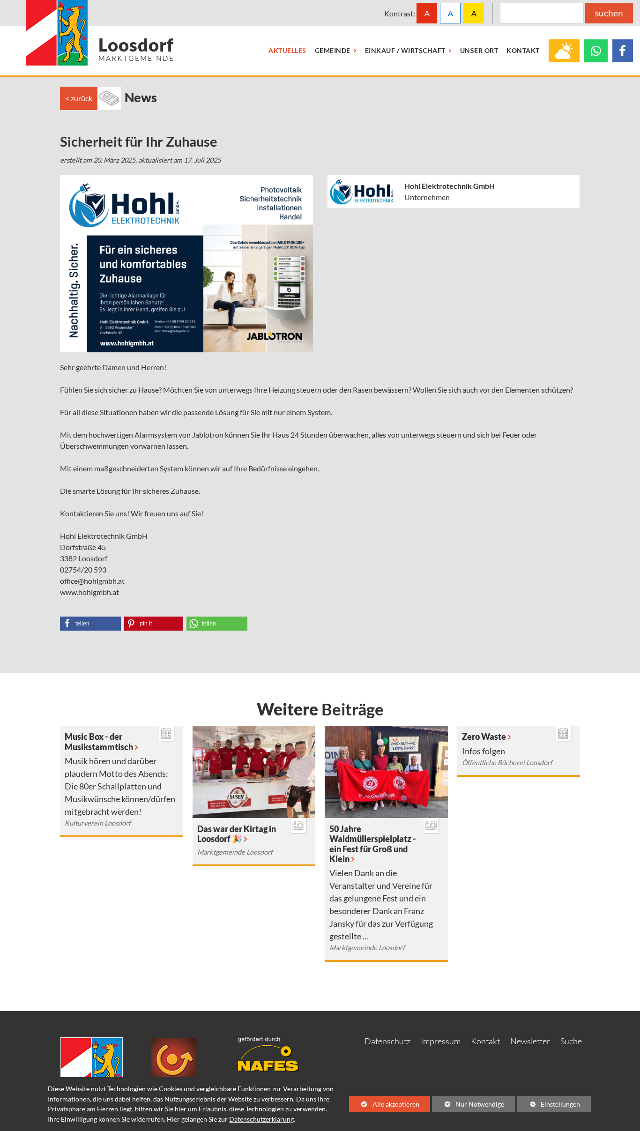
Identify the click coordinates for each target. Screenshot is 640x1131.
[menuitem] (287, 51)
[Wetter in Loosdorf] (564, 50)
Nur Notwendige (468, 1106)
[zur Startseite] (100, 33)
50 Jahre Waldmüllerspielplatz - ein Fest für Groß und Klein (372, 843)
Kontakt (485, 1041)
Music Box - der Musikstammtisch (99, 742)
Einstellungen (548, 1106)
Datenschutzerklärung (261, 1119)
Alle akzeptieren (384, 1104)
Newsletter (530, 1041)
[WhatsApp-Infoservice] (596, 50)
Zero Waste (484, 737)
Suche (571, 1041)
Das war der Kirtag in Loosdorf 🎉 (236, 834)
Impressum (441, 1041)
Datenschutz (387, 1041)
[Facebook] (622, 50)
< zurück (78, 98)
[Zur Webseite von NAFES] (275, 1052)
